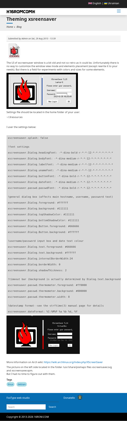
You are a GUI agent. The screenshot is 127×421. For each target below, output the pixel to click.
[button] (119, 11)
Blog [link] (19, 27)
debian (22, 384)
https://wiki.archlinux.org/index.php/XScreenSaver (73, 362)
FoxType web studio (18, 397)
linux (10, 384)
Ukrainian (113, 3)
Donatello (69, 397)
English (96, 3)
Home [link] (10, 27)
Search (52, 407)
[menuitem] (95, 3)
